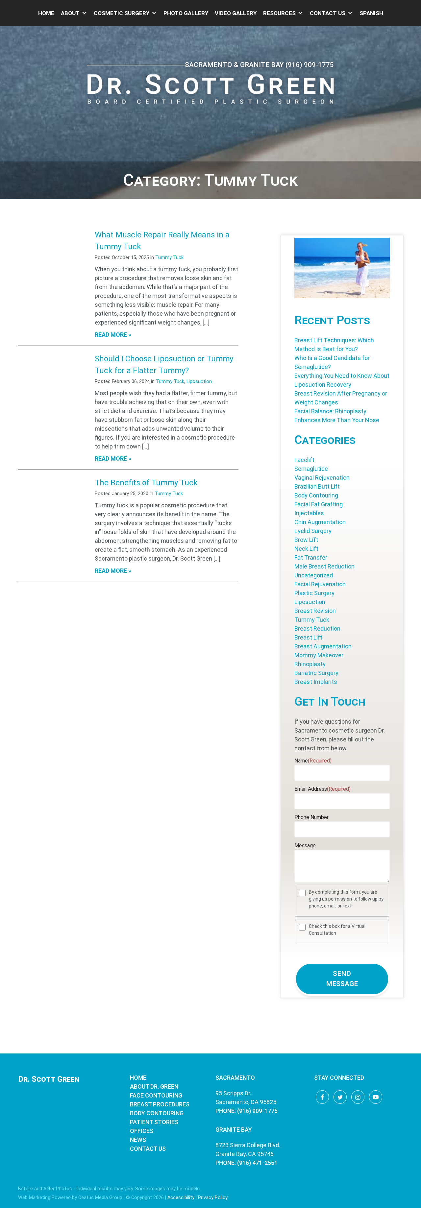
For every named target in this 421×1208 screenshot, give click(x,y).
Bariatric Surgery (316, 672)
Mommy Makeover (318, 655)
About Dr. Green (154, 1086)
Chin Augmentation (320, 522)
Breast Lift (308, 637)
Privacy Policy (213, 1197)
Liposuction (199, 381)
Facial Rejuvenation (320, 584)
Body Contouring (316, 495)
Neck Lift (306, 548)
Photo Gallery (185, 13)
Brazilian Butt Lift (317, 486)
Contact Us (327, 13)
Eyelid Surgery (313, 530)
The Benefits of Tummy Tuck (146, 482)
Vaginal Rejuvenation (322, 477)
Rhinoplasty (310, 664)
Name (313, 761)
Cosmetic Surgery (121, 13)
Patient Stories (154, 1122)
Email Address (322, 789)
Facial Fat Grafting (318, 504)
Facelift (304, 459)
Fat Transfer (310, 557)
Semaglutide (311, 468)
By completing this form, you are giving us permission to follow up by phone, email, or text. (346, 898)
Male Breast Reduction (324, 566)
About (70, 13)
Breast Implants (315, 681)
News (138, 1139)
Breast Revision (315, 610)
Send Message (342, 979)
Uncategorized (313, 575)
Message (305, 845)
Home (46, 13)
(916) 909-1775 (309, 65)
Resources (279, 13)
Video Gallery (236, 13)
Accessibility (180, 1197)
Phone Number (311, 817)
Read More (111, 334)
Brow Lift (306, 539)
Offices (141, 1130)
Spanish (371, 13)
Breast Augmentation (323, 646)
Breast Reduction (317, 628)
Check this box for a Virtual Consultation (337, 930)
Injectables (309, 513)
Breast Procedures (159, 1104)
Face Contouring (156, 1095)
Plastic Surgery (314, 593)
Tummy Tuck (169, 257)
